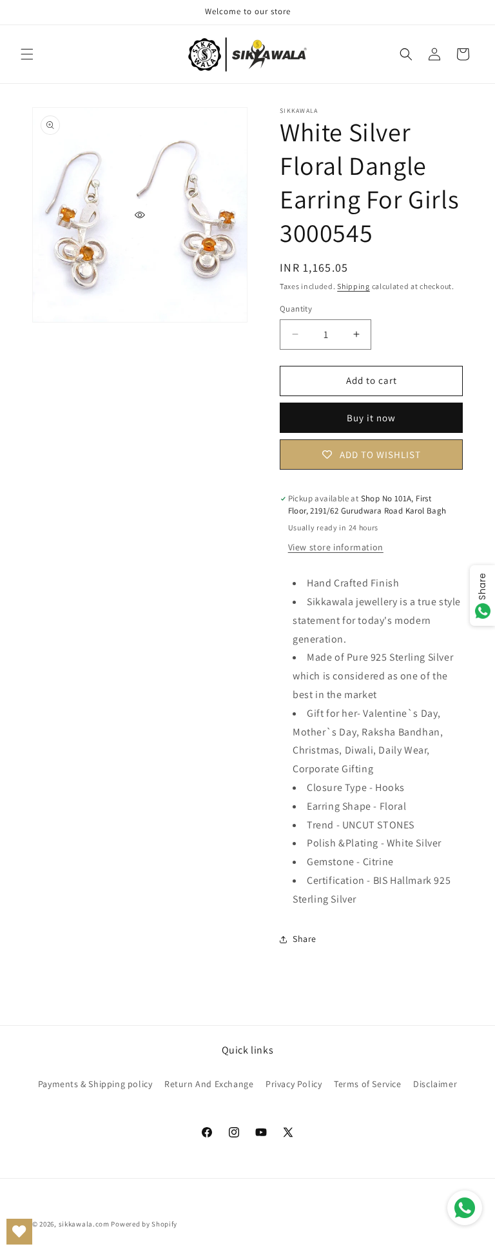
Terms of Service (368, 1084)
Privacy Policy (294, 1084)
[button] (27, 54)
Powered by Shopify (144, 1223)
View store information (335, 547)
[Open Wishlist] (19, 1232)
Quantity (296, 308)
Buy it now (371, 418)
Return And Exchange (208, 1084)
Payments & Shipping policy (95, 1084)
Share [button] (304, 939)
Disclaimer (435, 1084)
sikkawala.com (84, 1223)
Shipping (353, 286)
